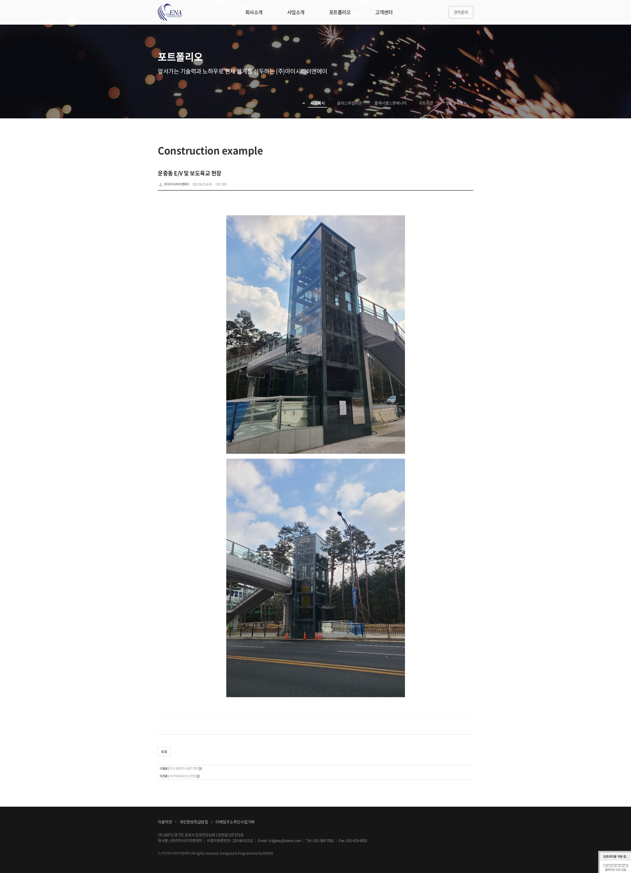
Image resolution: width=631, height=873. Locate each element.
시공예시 (317, 103)
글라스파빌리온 (349, 103)
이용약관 (165, 822)
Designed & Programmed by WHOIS (246, 853)
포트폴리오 (340, 12)
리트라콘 (426, 103)
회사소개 (254, 12)
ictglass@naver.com (285, 840)
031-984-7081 (323, 840)
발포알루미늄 (456, 103)
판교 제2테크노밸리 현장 (184, 768)
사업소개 (295, 12)
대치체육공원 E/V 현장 (183, 776)
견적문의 (461, 12)
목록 (164, 751)
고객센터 (383, 12)
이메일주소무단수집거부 (235, 822)
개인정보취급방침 (193, 822)
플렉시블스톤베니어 (390, 103)
